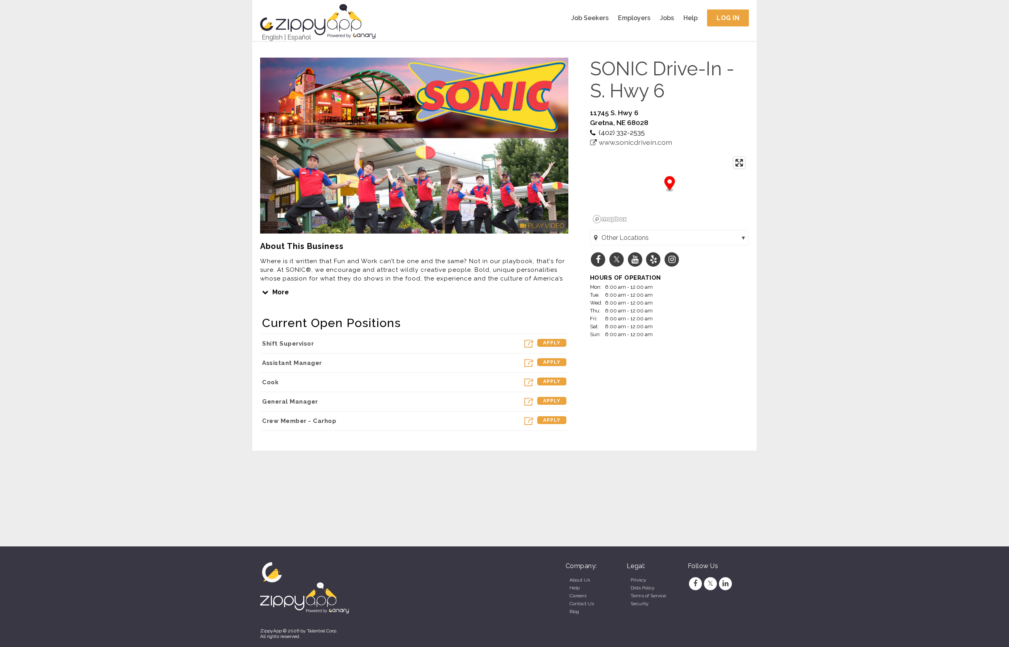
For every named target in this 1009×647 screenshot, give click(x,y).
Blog (574, 611)
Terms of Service (648, 595)
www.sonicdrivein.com (634, 142)
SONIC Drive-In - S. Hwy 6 (662, 80)
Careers (578, 595)
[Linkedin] (725, 583)
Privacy (638, 580)
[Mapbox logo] (609, 219)
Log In (728, 18)
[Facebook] (695, 583)
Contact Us (582, 603)
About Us (580, 580)
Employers (634, 18)
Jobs (667, 18)
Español (299, 37)
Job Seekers (590, 18)
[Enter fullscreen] (739, 162)
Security (639, 603)
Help (690, 18)
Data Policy (642, 588)
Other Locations (625, 237)
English (272, 37)
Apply (551, 343)
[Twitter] (710, 583)
